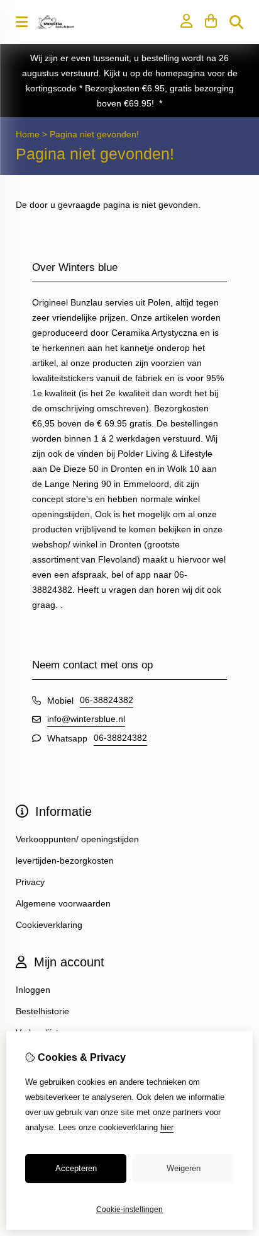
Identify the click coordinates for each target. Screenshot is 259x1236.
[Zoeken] (236, 22)
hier (167, 1127)
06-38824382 (106, 700)
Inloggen (33, 990)
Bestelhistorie (42, 1011)
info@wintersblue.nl (86, 719)
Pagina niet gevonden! (94, 134)
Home (28, 134)
